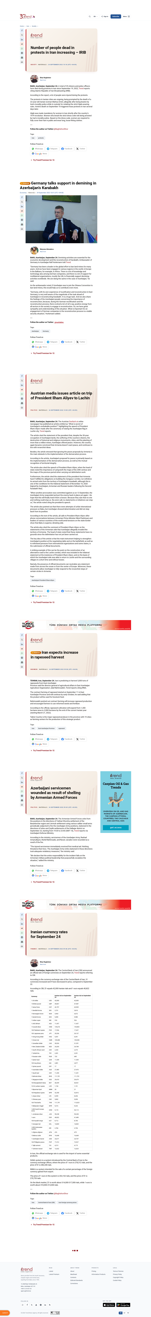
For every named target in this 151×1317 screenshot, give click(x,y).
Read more (43, 80)
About (72, 1271)
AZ (124, 1313)
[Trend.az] (27, 16)
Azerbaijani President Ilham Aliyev (43, 580)
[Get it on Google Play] (123, 1305)
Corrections (74, 1283)
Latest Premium (54, 1274)
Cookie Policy (117, 1280)
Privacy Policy (117, 1274)
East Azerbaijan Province (46, 728)
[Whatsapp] (23, 1305)
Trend (81, 88)
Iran (33, 138)
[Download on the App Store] (109, 1305)
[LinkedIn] (45, 1305)
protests (41, 138)
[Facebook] (27, 1305)
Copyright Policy (118, 1277)
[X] (32, 1305)
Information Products (98, 1274)
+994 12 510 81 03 (26, 1288)
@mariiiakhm (59, 322)
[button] (22, 31)
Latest (51, 1271)
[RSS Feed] (50, 1305)
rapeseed (61, 728)
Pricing (94, 1271)
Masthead (73, 1274)
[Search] (90, 16)
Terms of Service (118, 1271)
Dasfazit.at (73, 421)
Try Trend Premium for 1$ (43, 160)
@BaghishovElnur (61, 129)
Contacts (73, 1277)
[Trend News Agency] (26, 1269)
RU (128, 1313)
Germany (46, 331)
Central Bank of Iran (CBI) (46, 1202)
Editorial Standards (76, 1280)
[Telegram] (41, 1305)
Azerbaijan (35, 331)
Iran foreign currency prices (68, 1202)
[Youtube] (36, 1305)
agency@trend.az (26, 1291)
